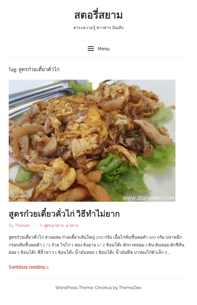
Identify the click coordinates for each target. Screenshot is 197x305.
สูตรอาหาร (54, 225)
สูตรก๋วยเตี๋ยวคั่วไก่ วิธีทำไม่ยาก (64, 214)
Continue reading (27, 266)
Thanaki (22, 225)
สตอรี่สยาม (98, 15)
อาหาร (72, 225)
